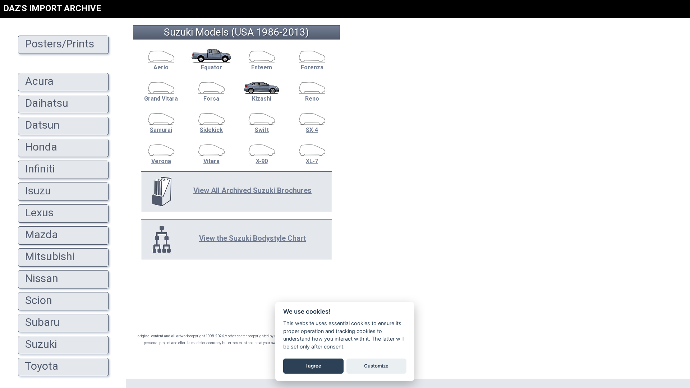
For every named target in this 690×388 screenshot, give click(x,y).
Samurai (161, 129)
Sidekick (211, 129)
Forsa (211, 98)
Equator (211, 67)
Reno (312, 98)
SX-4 (312, 129)
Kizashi (261, 98)
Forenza (312, 67)
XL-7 (312, 161)
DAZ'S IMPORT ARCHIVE (52, 8)
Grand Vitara (161, 98)
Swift (262, 129)
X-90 (262, 161)
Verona (161, 161)
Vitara (211, 161)
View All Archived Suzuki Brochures (252, 190)
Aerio (161, 67)
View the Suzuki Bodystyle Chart (252, 238)
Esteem (261, 67)
